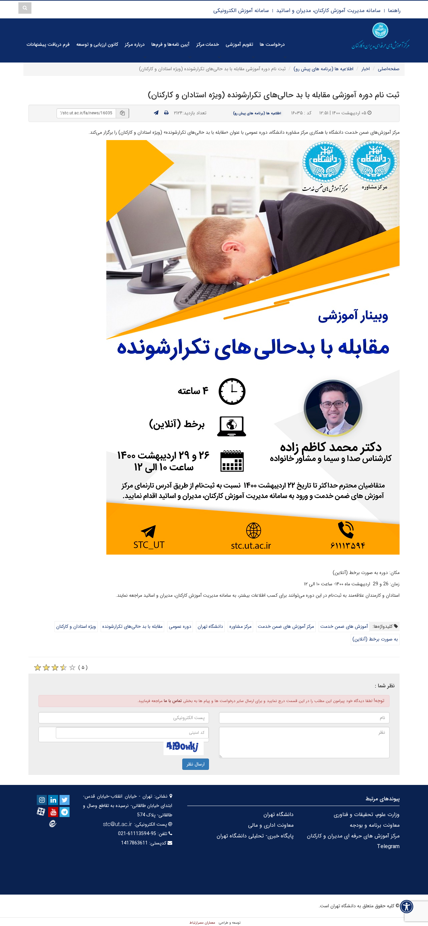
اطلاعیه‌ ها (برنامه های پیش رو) (323, 69)
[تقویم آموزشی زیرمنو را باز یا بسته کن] (253, 57)
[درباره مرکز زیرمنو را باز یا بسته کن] (145, 57)
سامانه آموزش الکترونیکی (241, 10)
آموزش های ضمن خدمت (344, 626)
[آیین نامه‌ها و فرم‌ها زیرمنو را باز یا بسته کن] (190, 57)
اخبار (365, 69)
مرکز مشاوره (240, 626)
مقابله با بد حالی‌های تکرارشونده (132, 626)
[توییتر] (65, 800)
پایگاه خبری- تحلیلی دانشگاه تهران (255, 836)
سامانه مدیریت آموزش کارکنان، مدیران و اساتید (328, 10)
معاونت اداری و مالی (271, 825)
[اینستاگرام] (42, 800)
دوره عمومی (180, 626)
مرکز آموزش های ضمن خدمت (286, 626)
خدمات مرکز (207, 44)
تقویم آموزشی (239, 44)
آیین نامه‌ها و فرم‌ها (170, 44)
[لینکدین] (53, 800)
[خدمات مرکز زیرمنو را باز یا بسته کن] (219, 57)
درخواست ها (272, 44)
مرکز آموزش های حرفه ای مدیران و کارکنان (353, 836)
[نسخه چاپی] (166, 113)
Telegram (388, 846)
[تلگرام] (65, 812)
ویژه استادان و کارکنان (76, 626)
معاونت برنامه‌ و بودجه (375, 825)
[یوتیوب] (53, 812)
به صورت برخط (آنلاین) (375, 639)
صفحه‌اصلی (389, 69)
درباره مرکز (135, 44)
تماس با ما (173, 701)
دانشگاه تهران (210, 626)
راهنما (394, 10)
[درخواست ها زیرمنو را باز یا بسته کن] (285, 57)
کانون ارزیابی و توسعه (97, 44)
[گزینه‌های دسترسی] (406, 906)
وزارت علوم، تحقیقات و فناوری (367, 814)
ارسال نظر (196, 764)
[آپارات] (42, 811)
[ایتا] (53, 823)
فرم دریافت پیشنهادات (48, 44)
